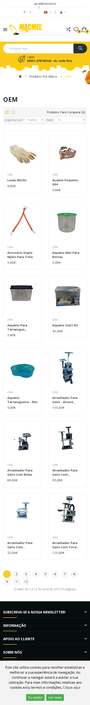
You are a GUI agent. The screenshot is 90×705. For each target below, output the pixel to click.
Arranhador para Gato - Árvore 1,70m (64, 400)
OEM (68, 76)
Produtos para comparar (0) (66, 112)
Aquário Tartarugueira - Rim (22, 400)
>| (26, 581)
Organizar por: (13, 120)
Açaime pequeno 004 (65, 182)
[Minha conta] (63, 12)
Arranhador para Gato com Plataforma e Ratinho (19, 545)
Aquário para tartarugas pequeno (17, 327)
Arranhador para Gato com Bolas (19, 472)
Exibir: (50, 120)
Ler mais (55, 697)
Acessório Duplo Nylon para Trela (20, 255)
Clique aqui (71, 687)
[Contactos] (25, 12)
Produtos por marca (43, 76)
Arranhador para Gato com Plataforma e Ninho (67, 472)
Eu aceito (35, 697)
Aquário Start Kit (65, 325)
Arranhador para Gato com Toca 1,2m (64, 545)
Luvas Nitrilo (17, 180)
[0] (76, 29)
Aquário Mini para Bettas (65, 255)
